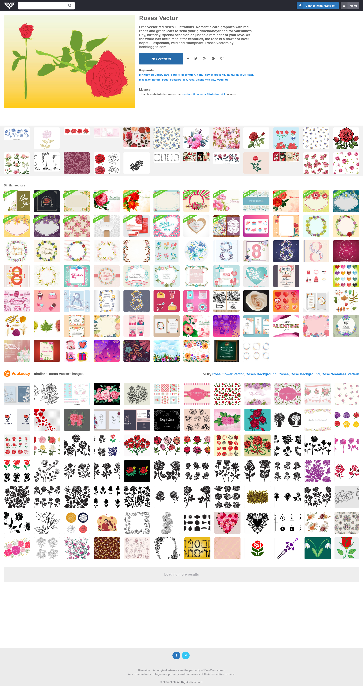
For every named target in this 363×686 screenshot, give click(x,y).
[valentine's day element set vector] (47, 301)
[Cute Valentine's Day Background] (167, 226)
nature (156, 79)
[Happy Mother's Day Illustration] (107, 276)
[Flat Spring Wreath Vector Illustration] (77, 251)
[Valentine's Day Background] (316, 326)
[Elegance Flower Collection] (196, 251)
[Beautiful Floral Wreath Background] (47, 276)
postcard (176, 79)
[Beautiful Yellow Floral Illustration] (17, 226)
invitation (232, 74)
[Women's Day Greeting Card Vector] (77, 301)
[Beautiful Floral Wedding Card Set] (226, 301)
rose (191, 79)
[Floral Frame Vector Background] (107, 251)
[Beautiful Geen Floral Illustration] (316, 201)
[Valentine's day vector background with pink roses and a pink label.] (287, 394)
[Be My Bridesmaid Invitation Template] (77, 326)
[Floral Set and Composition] (167, 251)
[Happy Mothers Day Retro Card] (47, 201)
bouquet (156, 74)
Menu (353, 5)
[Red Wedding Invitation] (136, 226)
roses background (261, 374)
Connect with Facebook (321, 5)
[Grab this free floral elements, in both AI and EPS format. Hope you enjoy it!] (317, 394)
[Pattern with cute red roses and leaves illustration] (227, 394)
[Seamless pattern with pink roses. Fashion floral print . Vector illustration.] (346, 167)
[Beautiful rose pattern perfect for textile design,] (167, 141)
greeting (219, 74)
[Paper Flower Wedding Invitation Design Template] (256, 326)
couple (175, 74)
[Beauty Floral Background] (107, 326)
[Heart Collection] (346, 276)
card (166, 74)
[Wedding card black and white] (167, 420)
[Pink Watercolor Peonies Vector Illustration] (226, 201)
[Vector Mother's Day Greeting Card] (136, 276)
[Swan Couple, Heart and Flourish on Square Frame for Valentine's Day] (77, 276)
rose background (305, 374)
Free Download (161, 58)
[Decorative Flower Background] (136, 351)
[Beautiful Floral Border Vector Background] (256, 201)
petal (165, 79)
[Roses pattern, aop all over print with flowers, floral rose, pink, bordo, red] (77, 166)
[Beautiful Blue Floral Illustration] (346, 201)
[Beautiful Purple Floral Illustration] (47, 226)
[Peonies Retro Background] (77, 226)
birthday (144, 74)
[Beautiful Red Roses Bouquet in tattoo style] (257, 420)
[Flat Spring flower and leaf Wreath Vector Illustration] (316, 226)
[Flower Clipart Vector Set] (226, 326)
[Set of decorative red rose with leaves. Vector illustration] (226, 158)
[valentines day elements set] (77, 351)
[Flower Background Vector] (107, 351)
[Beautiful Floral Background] (136, 251)
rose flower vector (228, 374)
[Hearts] (286, 301)
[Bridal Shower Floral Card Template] (47, 351)
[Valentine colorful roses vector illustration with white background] (107, 166)
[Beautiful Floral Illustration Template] (136, 201)
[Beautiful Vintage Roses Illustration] (286, 201)
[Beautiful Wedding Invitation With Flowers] (167, 326)
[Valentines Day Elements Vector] (256, 226)
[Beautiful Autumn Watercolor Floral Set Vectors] (346, 301)
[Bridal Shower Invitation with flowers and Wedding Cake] (286, 276)
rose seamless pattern (340, 374)
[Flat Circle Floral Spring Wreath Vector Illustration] (346, 226)
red (185, 79)
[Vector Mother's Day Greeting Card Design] (226, 276)
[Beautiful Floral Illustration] (196, 326)
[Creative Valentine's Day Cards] (136, 326)
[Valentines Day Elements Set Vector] (167, 301)
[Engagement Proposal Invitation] (346, 326)
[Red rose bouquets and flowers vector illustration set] (286, 143)
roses (283, 374)
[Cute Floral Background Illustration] (196, 201)
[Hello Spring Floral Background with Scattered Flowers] (167, 351)
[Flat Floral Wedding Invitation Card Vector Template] (316, 301)
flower (209, 74)
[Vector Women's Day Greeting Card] (226, 251)
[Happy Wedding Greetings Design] (17, 351)
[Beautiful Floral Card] (17, 201)
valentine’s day (205, 79)
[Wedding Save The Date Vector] (226, 351)
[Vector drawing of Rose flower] (346, 141)
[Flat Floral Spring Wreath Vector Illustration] (47, 251)
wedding (222, 79)
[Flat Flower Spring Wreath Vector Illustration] (17, 251)
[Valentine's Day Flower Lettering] (286, 326)
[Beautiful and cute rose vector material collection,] (316, 166)
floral (200, 74)
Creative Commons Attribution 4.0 (203, 93)
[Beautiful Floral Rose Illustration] (107, 201)
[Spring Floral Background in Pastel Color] (196, 351)
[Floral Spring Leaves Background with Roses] (286, 226)
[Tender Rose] (256, 301)
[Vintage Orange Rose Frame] (77, 201)
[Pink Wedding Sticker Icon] (316, 276)
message (145, 79)
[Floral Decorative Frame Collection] (256, 351)
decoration (188, 74)
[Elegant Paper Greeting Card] (107, 226)
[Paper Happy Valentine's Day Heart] (196, 226)
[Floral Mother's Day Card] (226, 226)
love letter (246, 74)
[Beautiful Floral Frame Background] (167, 201)
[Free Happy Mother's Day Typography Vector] (17, 301)
